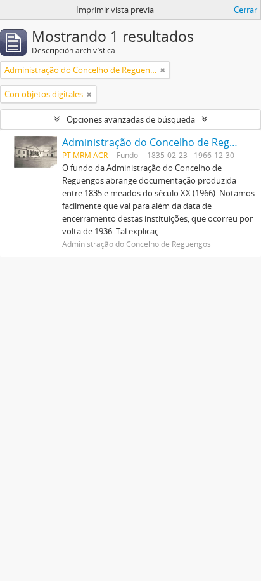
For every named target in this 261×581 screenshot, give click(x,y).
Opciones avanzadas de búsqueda (131, 119)
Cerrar (245, 9)
